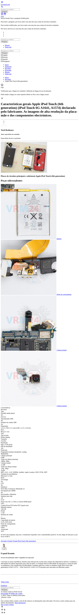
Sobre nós (8, 47)
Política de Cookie (16, 593)
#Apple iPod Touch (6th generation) (24, 541)
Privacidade (4, 593)
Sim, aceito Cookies (7, 604)
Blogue (7, 45)
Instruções (8, 66)
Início (7, 65)
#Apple (9, 541)
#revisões (4, 541)
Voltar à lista (5, 582)
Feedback (4, 585)
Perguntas (8, 70)
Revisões (8, 68)
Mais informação (20, 603)
